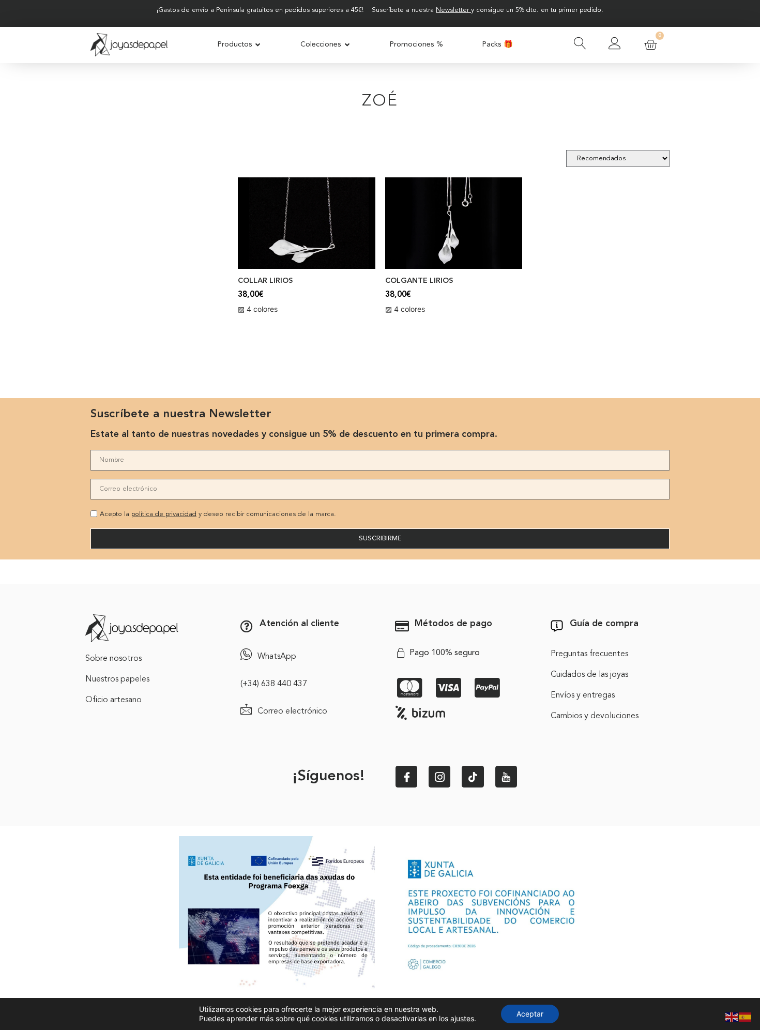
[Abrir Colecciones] (347, 45)
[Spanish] (745, 1016)
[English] (732, 1016)
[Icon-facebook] (406, 776)
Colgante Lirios (419, 281)
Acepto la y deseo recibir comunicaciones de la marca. (218, 514)
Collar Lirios (265, 281)
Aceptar (529, 1013)
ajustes (462, 1018)
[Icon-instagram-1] (439, 776)
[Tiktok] (472, 776)
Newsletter (452, 10)
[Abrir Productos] (258, 45)
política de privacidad (163, 514)
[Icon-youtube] (506, 776)
